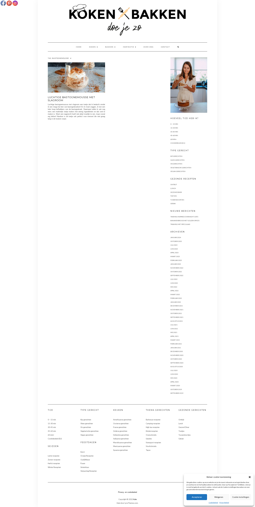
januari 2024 (175, 237)
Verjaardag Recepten (88, 471)
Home (79, 47)
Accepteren (197, 497)
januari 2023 (175, 264)
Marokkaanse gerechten (122, 442)
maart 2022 (175, 294)
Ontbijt (173, 184)
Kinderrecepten (152, 431)
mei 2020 (173, 378)
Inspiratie (129, 47)
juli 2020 (173, 370)
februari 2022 (176, 298)
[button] (249, 477)
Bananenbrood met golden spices (184, 221)
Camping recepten (153, 423)
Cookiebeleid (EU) (177, 143)
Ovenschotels (151, 435)
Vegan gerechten (177, 171)
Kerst (82, 452)
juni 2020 (174, 374)
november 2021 (176, 310)
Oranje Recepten (87, 456)
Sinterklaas (84, 467)
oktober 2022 (176, 272)
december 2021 (176, 306)
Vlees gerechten (177, 160)
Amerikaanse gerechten (122, 420)
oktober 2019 (176, 389)
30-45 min (174, 132)
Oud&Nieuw (85, 460)
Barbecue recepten (153, 420)
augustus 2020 (176, 367)
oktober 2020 (176, 359)
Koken (92, 47)
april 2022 (174, 291)
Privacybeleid (224, 503)
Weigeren (218, 497)
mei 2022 (173, 287)
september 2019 (176, 393)
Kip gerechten (176, 156)
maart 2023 (175, 256)
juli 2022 (173, 279)
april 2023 (174, 253)
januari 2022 (175, 302)
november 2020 (176, 355)
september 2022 (176, 275)
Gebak (173, 204)
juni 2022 (174, 283)
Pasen (82, 463)
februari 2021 (176, 344)
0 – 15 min (174, 124)
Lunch (173, 188)
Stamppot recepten (153, 442)
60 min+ (173, 139)
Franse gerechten (119, 427)
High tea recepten (153, 427)
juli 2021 (173, 325)
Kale (135, 499)
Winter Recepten (54, 467)
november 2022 (176, 268)
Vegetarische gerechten (180, 168)
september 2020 (176, 363)
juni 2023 (174, 249)
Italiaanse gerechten (121, 439)
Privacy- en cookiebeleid (127, 492)
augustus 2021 (176, 321)
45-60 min (174, 135)
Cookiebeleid (213, 503)
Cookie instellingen (240, 497)
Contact (165, 47)
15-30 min (174, 128)
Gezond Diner (176, 192)
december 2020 (176, 351)
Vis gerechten (176, 164)
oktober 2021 (176, 313)
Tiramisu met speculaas (180, 224)
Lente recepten (53, 456)
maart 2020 (175, 386)
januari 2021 (175, 348)
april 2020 (174, 382)
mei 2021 (173, 332)
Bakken (109, 47)
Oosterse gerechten (121, 423)
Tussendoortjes (177, 200)
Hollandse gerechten (121, 435)
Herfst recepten (54, 463)
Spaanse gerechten (120, 450)
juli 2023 (173, 245)
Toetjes (173, 196)
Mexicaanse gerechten (121, 446)
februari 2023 (176, 260)
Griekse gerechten (120, 431)
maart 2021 (175, 340)
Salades (149, 439)
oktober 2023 (176, 241)
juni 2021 (174, 329)
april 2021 (174, 336)
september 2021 (176, 317)
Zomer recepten (54, 460)
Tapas (148, 450)
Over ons (148, 47)
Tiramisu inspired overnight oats (184, 217)
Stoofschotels (151, 446)
